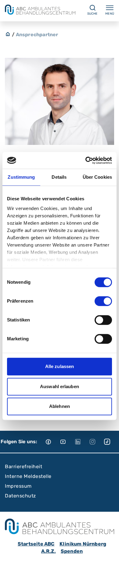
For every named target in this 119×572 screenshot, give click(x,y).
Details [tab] (59, 177)
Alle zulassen (59, 366)
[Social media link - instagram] (96, 442)
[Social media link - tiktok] (111, 442)
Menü (109, 14)
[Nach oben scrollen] (108, 561)
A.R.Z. (48, 551)
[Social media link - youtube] (67, 442)
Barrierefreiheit (23, 466)
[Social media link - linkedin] (82, 442)
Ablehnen (59, 406)
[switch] (103, 301)
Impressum (18, 486)
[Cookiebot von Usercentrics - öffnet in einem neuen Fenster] (85, 160)
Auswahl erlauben (59, 386)
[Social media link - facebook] (52, 442)
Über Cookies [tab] (97, 177)
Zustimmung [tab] (21, 177)
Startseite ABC (36, 544)
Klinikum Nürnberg (83, 544)
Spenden (72, 551)
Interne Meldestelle (28, 476)
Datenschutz (20, 496)
